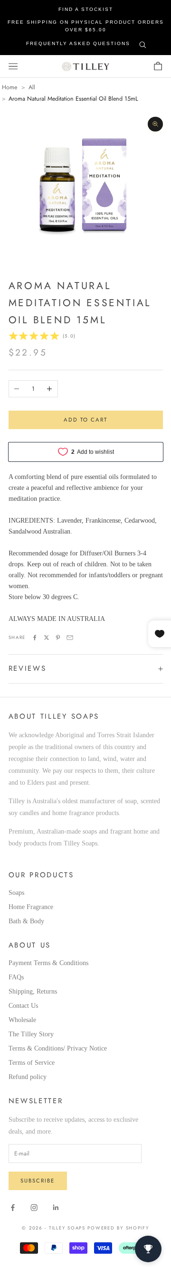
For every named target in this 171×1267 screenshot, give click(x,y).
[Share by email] (69, 637)
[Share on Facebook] (34, 637)
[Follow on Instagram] (34, 1207)
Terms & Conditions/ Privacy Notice (58, 1048)
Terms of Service (32, 1062)
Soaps (16, 892)
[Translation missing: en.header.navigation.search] (143, 43)
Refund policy (28, 1076)
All (31, 88)
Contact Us (23, 1005)
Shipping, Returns (33, 991)
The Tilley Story (31, 1034)
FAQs (16, 977)
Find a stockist (85, 9)
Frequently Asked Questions (78, 43)
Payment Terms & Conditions (48, 963)
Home (9, 88)
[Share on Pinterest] (58, 637)
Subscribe (37, 1180)
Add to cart (86, 419)
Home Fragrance (31, 906)
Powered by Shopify (118, 1228)
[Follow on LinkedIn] (56, 1207)
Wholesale (22, 1019)
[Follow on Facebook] (13, 1207)
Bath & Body (26, 921)
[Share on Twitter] (46, 637)
